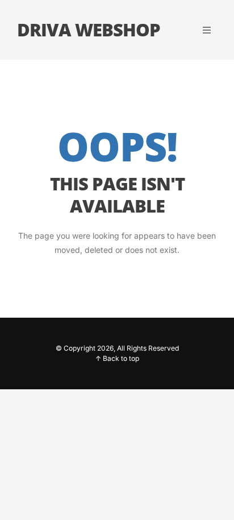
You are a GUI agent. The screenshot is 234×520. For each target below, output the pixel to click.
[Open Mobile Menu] (207, 30)
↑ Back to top (117, 358)
